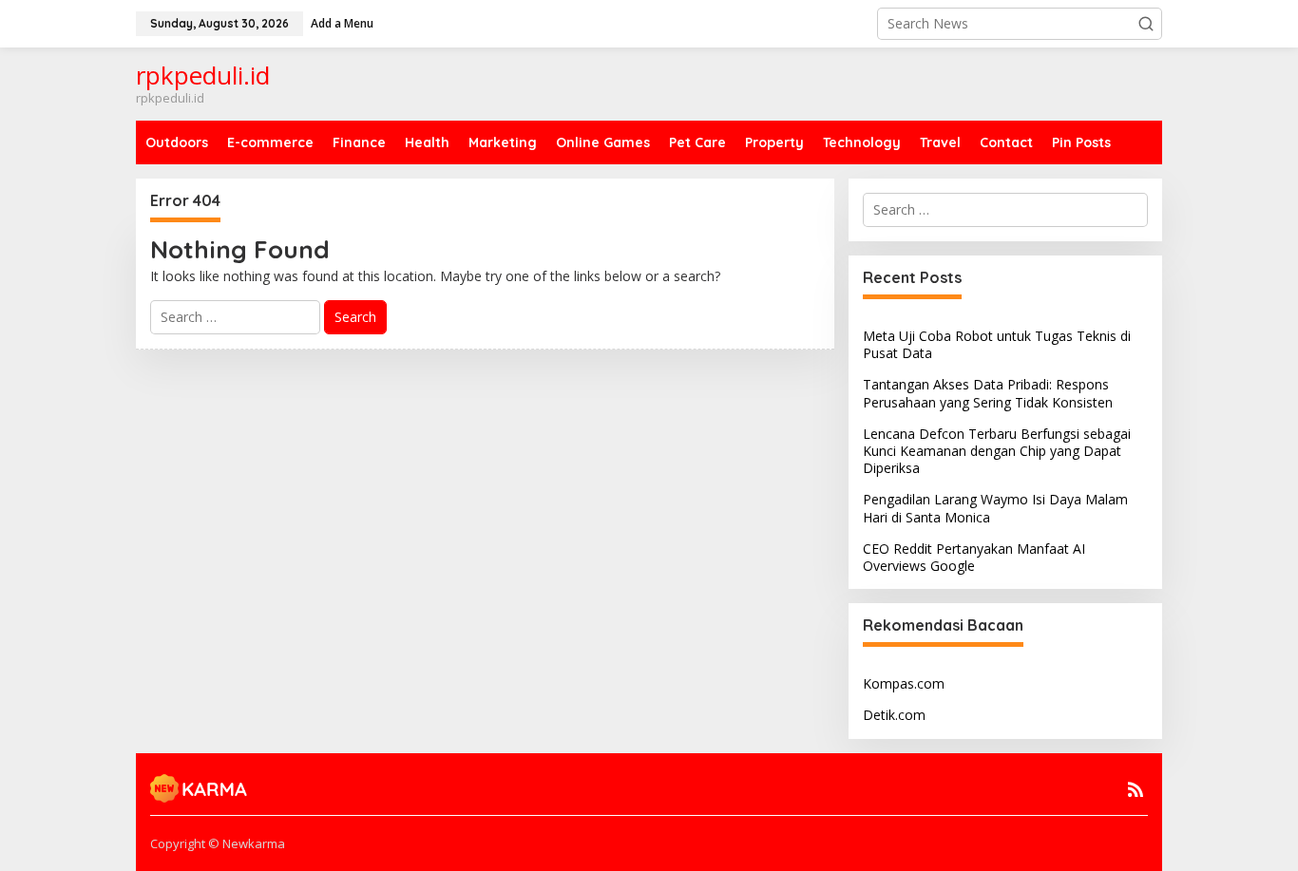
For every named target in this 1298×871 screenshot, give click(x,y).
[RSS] (1135, 789)
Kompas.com (904, 683)
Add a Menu (342, 23)
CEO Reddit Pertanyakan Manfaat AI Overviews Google (974, 557)
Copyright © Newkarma (217, 843)
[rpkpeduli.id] (199, 786)
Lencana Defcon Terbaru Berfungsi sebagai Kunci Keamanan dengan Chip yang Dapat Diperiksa (997, 451)
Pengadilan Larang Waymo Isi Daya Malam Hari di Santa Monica (995, 507)
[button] (1146, 24)
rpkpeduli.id (203, 75)
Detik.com (894, 715)
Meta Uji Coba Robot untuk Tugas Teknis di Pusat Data (997, 344)
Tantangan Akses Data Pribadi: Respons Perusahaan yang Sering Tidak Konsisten (988, 392)
